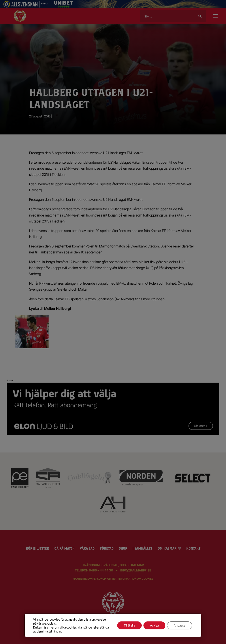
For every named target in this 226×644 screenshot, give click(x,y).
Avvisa (154, 625)
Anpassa (179, 625)
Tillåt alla (129, 625)
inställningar (53, 631)
